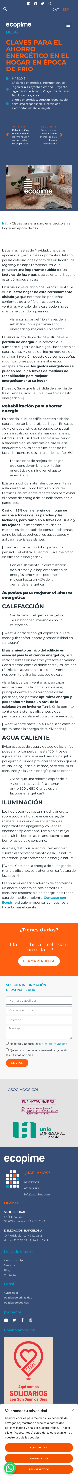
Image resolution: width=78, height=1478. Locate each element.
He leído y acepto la (38, 1044)
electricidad (52, 104)
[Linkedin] (6, 1320)
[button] (5, 9)
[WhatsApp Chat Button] (10, 1468)
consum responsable (53, 99)
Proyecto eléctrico (40, 87)
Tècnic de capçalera (25, 95)
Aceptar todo (39, 1447)
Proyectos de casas (56, 91)
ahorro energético (24, 99)
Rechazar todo (39, 1469)
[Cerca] (73, 1409)
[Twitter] (14, 1320)
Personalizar (39, 1458)
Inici (5, 223)
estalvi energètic (40, 108)
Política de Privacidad (52, 1044)
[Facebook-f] (22, 1320)
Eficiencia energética (26, 83)
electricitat (19, 108)
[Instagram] (31, 1320)
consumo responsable (27, 104)
